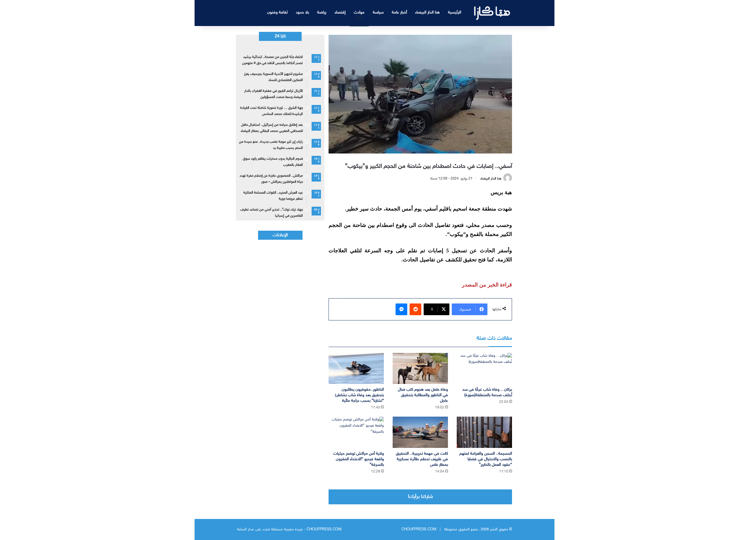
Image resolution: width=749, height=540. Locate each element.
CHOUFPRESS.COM (418, 529)
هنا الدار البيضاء (427, 12)
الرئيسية (454, 12)
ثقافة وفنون (277, 12)
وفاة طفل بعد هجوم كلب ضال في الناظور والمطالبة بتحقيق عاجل (423, 395)
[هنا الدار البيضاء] (492, 13)
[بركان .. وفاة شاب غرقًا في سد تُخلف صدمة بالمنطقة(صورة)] (484, 368)
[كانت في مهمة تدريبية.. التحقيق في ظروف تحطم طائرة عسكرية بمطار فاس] (420, 432)
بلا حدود (302, 12)
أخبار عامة (399, 12)
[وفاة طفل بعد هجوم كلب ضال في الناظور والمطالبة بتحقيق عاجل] (420, 368)
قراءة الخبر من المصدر (487, 285)
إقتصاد (340, 12)
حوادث (359, 12)
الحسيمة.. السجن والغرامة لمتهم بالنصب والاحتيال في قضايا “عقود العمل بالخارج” (485, 459)
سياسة (378, 12)
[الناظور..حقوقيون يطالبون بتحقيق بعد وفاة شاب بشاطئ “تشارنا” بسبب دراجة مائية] (356, 368)
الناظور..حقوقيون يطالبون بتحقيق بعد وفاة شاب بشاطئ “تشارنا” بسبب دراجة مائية (359, 395)
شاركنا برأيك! (420, 497)
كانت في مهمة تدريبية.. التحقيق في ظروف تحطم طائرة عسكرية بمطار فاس (422, 459)
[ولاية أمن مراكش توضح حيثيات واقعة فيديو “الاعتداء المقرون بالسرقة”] (356, 432)
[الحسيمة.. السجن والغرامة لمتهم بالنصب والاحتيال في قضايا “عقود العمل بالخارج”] (484, 432)
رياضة (321, 12)
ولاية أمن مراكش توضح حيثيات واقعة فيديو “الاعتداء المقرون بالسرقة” (358, 459)
